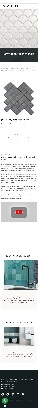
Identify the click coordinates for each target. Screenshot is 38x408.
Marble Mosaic (25, 68)
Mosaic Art (13, 70)
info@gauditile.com (8, 388)
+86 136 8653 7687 (8, 386)
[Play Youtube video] (19, 212)
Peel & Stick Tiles (30, 70)
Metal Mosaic (5, 70)
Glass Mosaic (4, 68)
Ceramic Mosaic (14, 68)
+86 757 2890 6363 (8, 385)
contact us (27, 138)
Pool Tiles (21, 70)
